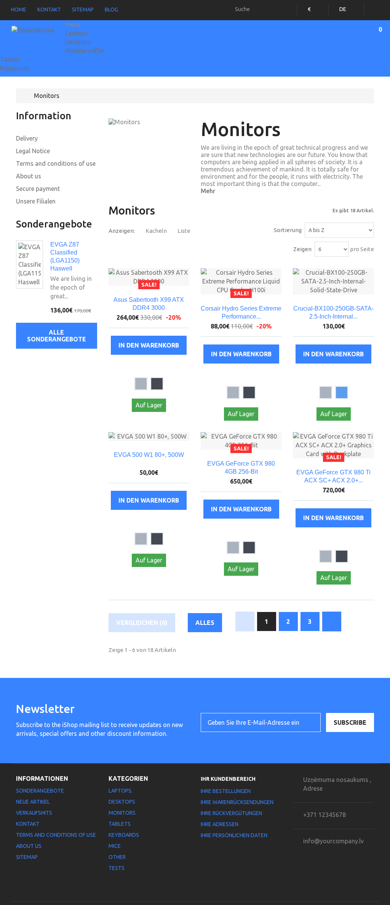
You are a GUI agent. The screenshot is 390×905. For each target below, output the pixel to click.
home (18, 9)
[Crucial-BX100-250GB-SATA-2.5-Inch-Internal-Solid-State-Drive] (333, 281)
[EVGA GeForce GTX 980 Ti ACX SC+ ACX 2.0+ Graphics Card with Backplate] (333, 445)
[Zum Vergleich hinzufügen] (140, 366)
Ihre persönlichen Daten (234, 835)
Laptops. (121, 791)
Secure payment (38, 188)
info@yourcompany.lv (333, 841)
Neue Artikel (33, 802)
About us (28, 176)
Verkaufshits (34, 813)
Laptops (76, 33)
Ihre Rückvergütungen (231, 813)
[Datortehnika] (35, 35)
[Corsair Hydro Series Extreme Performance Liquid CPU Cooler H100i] (241, 281)
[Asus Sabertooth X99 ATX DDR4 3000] (149, 277)
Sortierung (288, 230)
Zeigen (302, 249)
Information (43, 115)
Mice (115, 846)
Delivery (27, 138)
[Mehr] (157, 366)
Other (117, 857)
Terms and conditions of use (56, 163)
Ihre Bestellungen (226, 791)
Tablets (10, 59)
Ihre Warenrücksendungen (237, 802)
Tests (117, 868)
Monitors (84, 50)
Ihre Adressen (219, 824)
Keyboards (15, 68)
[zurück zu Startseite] (24, 95)
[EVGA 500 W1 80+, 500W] (149, 436)
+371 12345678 (324, 814)
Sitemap (83, 9)
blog (111, 9)
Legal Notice (33, 150)
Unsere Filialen (36, 201)
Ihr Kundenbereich (228, 779)
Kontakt (49, 9)
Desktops (78, 41)
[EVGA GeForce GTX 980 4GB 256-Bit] (241, 441)
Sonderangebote (54, 223)
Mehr (208, 190)
